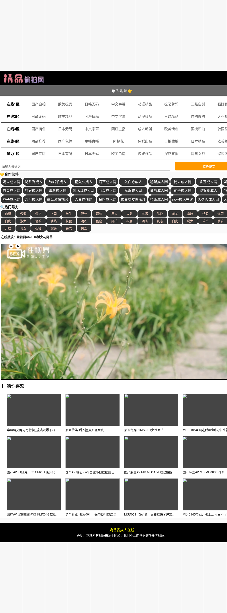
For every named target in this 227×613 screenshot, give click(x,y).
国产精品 (92, 116)
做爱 (23, 213)
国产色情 (65, 141)
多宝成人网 (208, 181)
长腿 (69, 221)
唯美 (175, 213)
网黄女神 (198, 153)
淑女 (23, 221)
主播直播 (92, 141)
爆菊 (220, 213)
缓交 (38, 213)
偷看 (38, 221)
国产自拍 (38, 104)
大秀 (129, 213)
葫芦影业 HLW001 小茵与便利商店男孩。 (94, 514)
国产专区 (38, 153)
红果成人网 (34, 190)
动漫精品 (145, 104)
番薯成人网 (58, 190)
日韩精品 (171, 116)
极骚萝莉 (171, 104)
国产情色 (38, 128)
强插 (38, 228)
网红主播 (118, 128)
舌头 (205, 221)
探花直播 (171, 153)
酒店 (145, 221)
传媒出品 (145, 141)
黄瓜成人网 (159, 190)
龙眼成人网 (133, 190)
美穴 (69, 228)
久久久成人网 (208, 199)
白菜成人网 (11, 190)
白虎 (8, 221)
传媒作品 (145, 153)
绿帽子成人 (58, 181)
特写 (205, 213)
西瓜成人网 (107, 190)
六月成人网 (34, 199)
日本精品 (198, 141)
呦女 (190, 221)
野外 (84, 213)
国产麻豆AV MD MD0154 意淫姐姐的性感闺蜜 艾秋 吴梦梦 (164, 472)
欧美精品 (65, 116)
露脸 (190, 213)
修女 (23, 228)
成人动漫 (145, 128)
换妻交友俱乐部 (133, 199)
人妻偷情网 (83, 199)
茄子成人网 (183, 190)
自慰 (8, 213)
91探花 (118, 141)
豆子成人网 (11, 199)
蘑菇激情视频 (57, 199)
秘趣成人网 (159, 181)
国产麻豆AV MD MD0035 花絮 (204, 472)
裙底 (129, 221)
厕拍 (114, 221)
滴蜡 (54, 221)
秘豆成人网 (183, 181)
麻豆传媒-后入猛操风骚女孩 (84, 430)
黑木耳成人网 (83, 190)
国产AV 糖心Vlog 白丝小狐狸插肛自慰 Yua (94, 472)
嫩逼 (54, 228)
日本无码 (65, 128)
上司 (54, 213)
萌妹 (99, 213)
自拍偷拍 (198, 116)
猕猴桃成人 (208, 190)
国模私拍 (198, 128)
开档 (8, 228)
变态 (160, 221)
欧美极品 (65, 104)
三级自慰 (198, 104)
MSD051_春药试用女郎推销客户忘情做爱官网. (156, 514)
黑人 (114, 213)
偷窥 (99, 221)
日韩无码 (92, 104)
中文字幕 (118, 104)
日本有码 (65, 153)
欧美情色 (171, 128)
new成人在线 (182, 199)
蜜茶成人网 (159, 199)
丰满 (145, 213)
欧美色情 (118, 153)
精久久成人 (83, 181)
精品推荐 (38, 141)
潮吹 (84, 221)
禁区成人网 (107, 199)
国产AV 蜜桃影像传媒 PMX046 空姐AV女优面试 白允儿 (45, 514)
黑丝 (84, 228)
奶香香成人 (34, 181)
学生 (69, 213)
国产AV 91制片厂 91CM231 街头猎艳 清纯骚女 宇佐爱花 (46, 472)
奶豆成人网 (11, 181)
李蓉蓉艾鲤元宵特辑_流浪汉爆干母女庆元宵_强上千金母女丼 (49, 430)
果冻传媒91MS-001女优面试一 (145, 430)
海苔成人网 (107, 181)
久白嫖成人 (133, 181)
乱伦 (160, 213)
